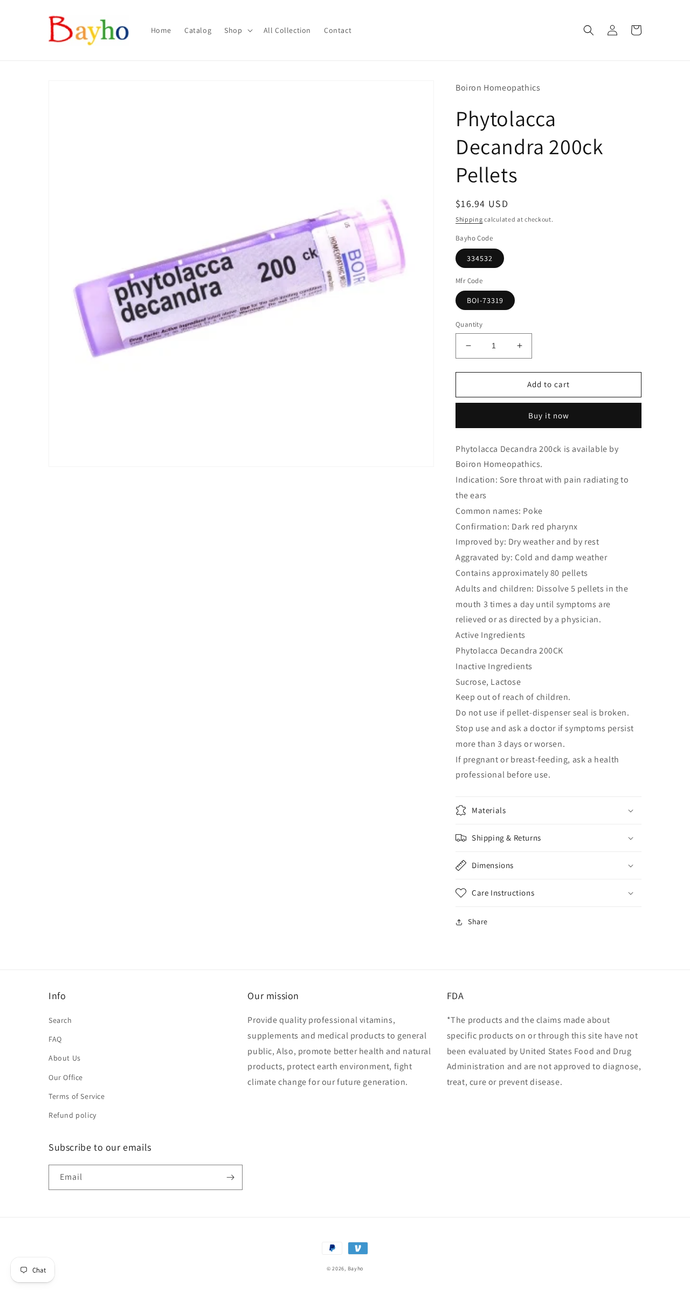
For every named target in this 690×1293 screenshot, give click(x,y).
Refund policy (72, 1115)
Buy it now (548, 415)
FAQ (55, 1039)
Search (60, 1020)
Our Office (66, 1077)
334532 (480, 258)
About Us (65, 1058)
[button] (237, 30)
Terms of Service (77, 1096)
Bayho (356, 1268)
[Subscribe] (230, 1177)
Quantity (469, 324)
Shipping (469, 219)
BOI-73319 (485, 300)
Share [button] (478, 921)
